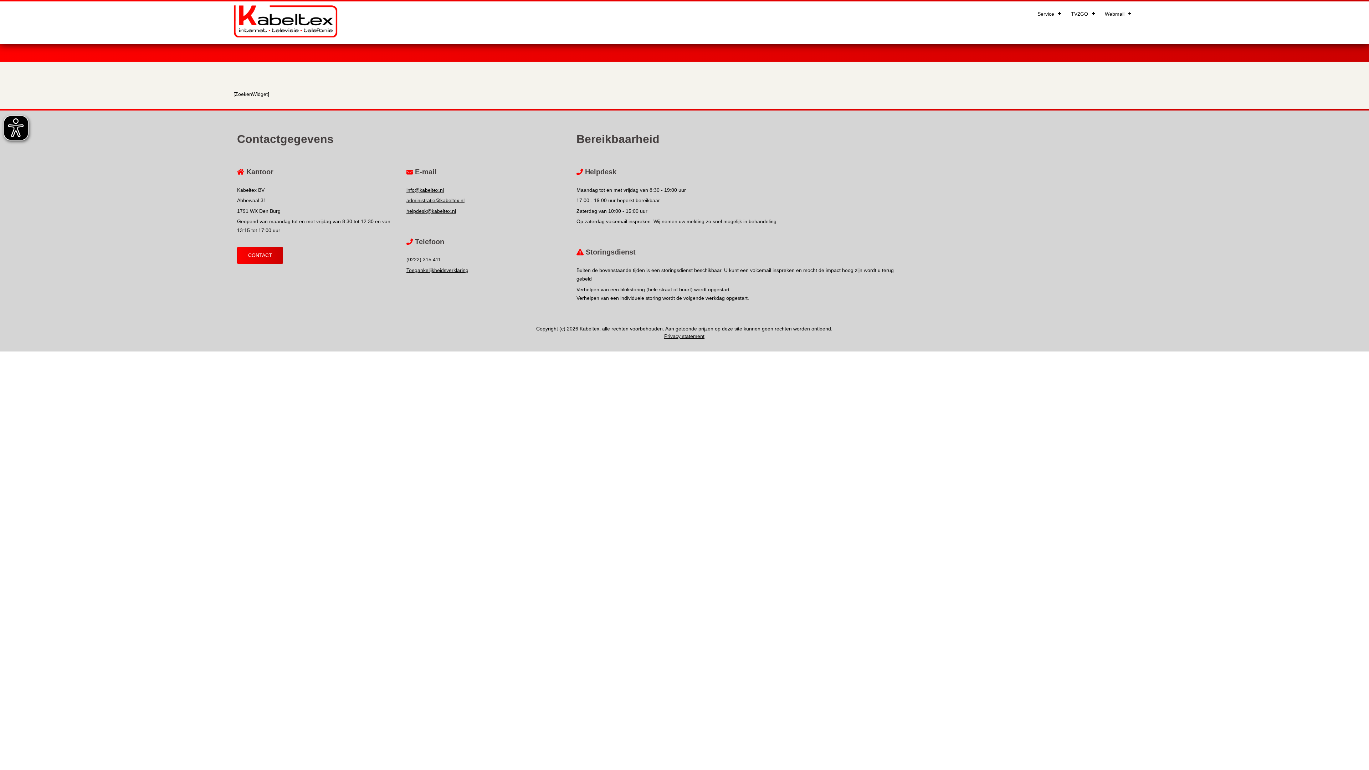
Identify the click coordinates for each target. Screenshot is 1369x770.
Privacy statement (684, 336)
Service (1045, 14)
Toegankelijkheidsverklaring (437, 270)
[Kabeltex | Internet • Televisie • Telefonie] (286, 35)
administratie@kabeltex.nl (435, 200)
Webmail (1114, 14)
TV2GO (1079, 14)
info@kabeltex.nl (425, 190)
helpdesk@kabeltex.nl (431, 211)
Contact (260, 255)
